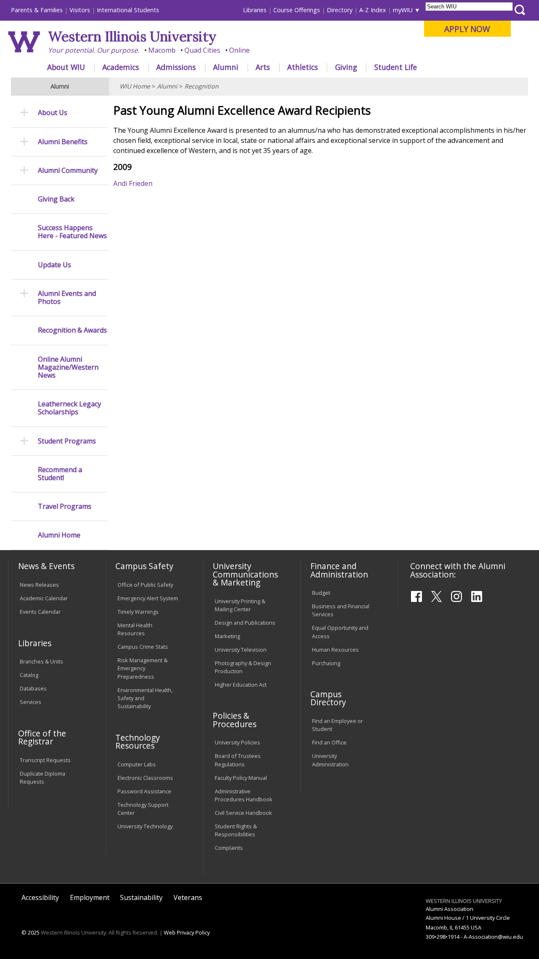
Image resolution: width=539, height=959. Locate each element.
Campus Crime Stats (142, 646)
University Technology (145, 826)
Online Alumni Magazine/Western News (68, 367)
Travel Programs (64, 506)
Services (30, 702)
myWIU (403, 10)
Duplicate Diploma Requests (42, 777)
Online (239, 50)
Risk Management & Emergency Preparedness (142, 668)
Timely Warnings (138, 611)
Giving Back (56, 199)
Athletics (302, 67)
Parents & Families (37, 10)
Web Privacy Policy (187, 932)
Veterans (187, 897)
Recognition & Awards (72, 330)
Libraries (255, 10)
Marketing (227, 636)
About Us (52, 113)
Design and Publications (245, 622)
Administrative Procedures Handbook (243, 795)
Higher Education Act (241, 684)
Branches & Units (41, 661)
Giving (346, 67)
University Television (241, 649)
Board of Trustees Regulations (238, 760)
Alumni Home (59, 535)
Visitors (79, 10)
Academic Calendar (44, 598)
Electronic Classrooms (145, 778)
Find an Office (329, 742)
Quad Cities (202, 50)
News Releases (39, 584)
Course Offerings (296, 10)
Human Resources (335, 649)
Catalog (29, 675)
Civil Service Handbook (243, 813)
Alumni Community (68, 171)
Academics (120, 67)
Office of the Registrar (42, 737)
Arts (263, 67)
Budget (321, 592)
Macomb (162, 50)
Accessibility (40, 897)
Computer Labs (136, 764)
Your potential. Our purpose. (93, 50)
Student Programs (67, 441)
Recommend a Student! (60, 474)
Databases (33, 688)
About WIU (66, 67)
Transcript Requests (45, 760)
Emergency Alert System (147, 598)
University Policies (237, 742)
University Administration (330, 760)
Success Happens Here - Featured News (72, 232)
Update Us (54, 265)
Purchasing (326, 663)
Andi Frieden (132, 183)
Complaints (229, 848)
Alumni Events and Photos (67, 298)
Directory (339, 10)
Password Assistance (144, 791)
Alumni (225, 67)
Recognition (201, 86)
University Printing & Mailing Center (240, 605)
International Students (128, 10)
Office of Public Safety (145, 584)
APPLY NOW (467, 29)
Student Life (395, 67)
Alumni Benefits (63, 142)
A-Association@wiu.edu (493, 936)
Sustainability (141, 897)
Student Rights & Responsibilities (236, 830)
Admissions (176, 67)
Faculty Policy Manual (241, 778)
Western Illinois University (132, 36)
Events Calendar (40, 611)
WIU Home (135, 86)
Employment (89, 897)
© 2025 (30, 932)
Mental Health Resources (134, 629)
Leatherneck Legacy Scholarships (69, 408)
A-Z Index (372, 10)
